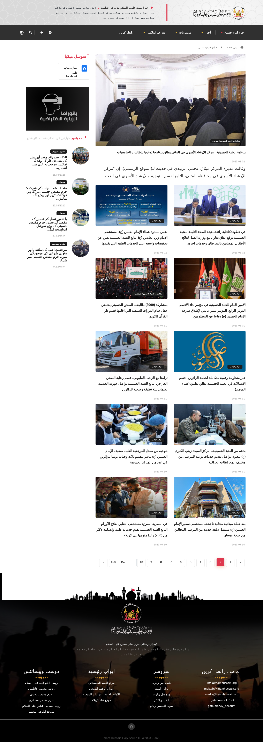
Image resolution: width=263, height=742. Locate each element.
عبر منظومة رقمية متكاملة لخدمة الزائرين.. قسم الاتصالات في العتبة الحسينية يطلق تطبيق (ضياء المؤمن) (212, 383)
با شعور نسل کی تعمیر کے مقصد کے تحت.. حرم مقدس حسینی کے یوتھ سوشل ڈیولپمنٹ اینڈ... (48, 224)
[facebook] (50, 32)
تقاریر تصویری (58, 151)
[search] (31, 32)
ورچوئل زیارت (161, 694)
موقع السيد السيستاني (101, 682)
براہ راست (161, 688)
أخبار (207, 32)
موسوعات (184, 32)
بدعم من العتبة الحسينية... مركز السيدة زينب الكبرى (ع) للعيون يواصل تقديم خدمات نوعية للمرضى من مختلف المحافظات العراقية (210, 456)
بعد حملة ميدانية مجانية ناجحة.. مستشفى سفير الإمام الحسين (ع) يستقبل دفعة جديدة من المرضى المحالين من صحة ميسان (210, 529)
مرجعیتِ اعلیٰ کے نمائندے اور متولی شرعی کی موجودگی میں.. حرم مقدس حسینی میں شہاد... (47, 255)
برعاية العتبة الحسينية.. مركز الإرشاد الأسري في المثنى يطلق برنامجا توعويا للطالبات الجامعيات (181, 152)
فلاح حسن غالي (207, 47)
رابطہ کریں (126, 32)
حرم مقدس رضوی (41, 694)
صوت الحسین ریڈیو (161, 705)
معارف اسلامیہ (155, 32)
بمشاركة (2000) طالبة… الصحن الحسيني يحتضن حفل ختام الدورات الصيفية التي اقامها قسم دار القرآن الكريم (134, 310)
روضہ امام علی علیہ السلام (41, 682)
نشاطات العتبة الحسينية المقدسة (226, 141)
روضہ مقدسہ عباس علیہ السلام (41, 705)
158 (113, 562)
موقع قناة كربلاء (101, 700)
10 (141, 562)
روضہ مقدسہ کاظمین (41, 688)
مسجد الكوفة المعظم (41, 711)
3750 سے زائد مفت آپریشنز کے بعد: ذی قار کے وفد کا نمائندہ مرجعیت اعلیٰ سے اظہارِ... (48, 162)
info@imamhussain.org (222, 682)
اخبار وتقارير (235, 221)
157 (123, 562)
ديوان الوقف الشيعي (101, 688)
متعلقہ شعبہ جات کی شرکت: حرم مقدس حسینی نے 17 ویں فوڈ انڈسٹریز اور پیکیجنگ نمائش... (46, 193)
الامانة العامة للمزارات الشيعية (101, 694)
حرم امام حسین (234, 32)
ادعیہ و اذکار (161, 700)
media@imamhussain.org (221, 694)
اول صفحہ (231, 47)
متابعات (62, 182)
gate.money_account (221, 705)
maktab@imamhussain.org (221, 688)
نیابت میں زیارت (161, 682)
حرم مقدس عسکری (41, 700)
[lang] (21, 32)
